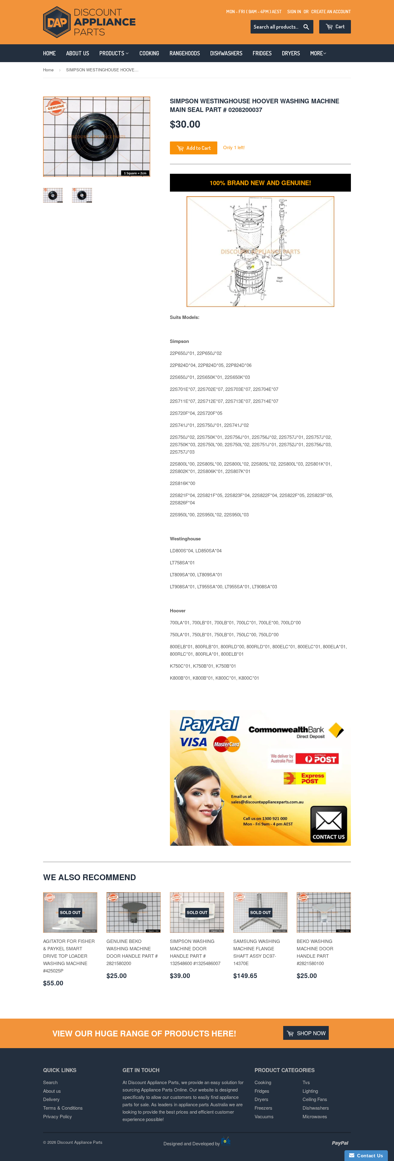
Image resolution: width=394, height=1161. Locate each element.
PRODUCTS (112, 53)
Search (50, 1082)
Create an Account (331, 11)
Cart (340, 26)
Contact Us (368, 1155)
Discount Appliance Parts (80, 1142)
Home (48, 70)
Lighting (310, 1090)
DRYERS (291, 53)
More (316, 53)
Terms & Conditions (63, 1107)
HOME (49, 53)
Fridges (262, 1090)
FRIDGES (262, 53)
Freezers (263, 1107)
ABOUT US (77, 53)
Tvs (306, 1082)
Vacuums (264, 1116)
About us (52, 1090)
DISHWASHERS (226, 53)
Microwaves (315, 1116)
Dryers (261, 1099)
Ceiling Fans (315, 1099)
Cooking (263, 1082)
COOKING (149, 53)
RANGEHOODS (185, 53)
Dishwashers (316, 1107)
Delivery (51, 1099)
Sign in (294, 11)
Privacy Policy (57, 1116)
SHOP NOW (311, 1033)
